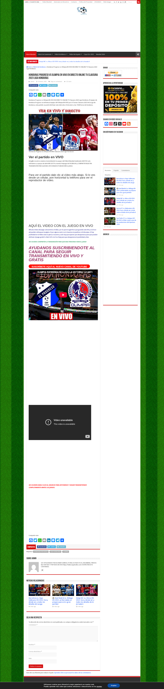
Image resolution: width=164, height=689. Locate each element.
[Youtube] (121, 2)
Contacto (74, 2)
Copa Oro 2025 (89, 54)
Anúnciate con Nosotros (61, 2)
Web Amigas (107, 2)
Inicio (30, 67)
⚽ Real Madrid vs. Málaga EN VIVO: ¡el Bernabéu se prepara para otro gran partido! (62, 601)
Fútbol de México (60, 54)
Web (30, 658)
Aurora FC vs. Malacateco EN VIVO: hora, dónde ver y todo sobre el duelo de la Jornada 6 (66, 61)
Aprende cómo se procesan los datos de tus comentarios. (72, 673)
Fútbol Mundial (47, 2)
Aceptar (113, 685)
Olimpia (65, 551)
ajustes (99, 687)
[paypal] (125, 2)
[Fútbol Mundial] (82, 10)
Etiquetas (108, 175)
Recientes (108, 170)
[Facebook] (116, 2)
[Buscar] (138, 2)
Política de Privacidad (85, 2)
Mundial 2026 (100, 54)
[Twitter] (118, 2)
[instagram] (123, 2)
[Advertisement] (82, 32)
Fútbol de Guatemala (44, 54)
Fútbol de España (74, 54)
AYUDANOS (97, 2)
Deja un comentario (56, 81)
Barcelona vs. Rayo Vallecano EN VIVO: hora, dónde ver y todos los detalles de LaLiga (38, 601)
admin (32, 81)
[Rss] (114, 2)
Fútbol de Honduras (39, 67)
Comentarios (125, 170)
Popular (116, 170)
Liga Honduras (55, 551)
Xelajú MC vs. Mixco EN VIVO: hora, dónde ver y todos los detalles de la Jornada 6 (85, 601)
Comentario (33, 625)
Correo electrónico (35, 651)
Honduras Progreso (41, 551)
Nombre (32, 644)
